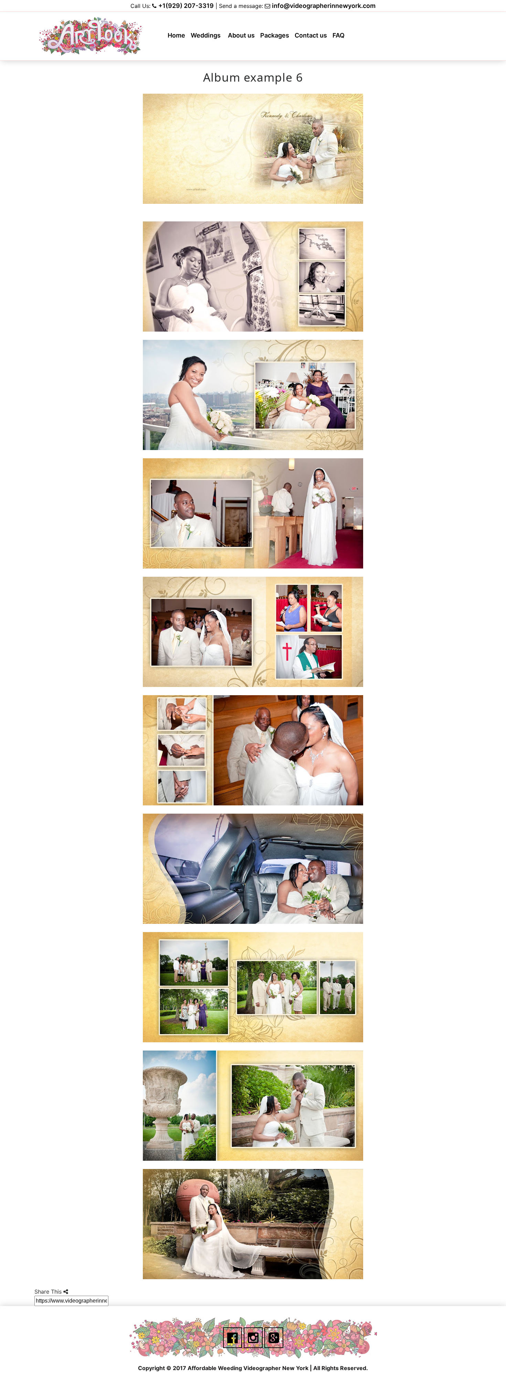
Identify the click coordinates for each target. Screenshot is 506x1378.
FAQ (340, 37)
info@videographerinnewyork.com (324, 5)
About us (242, 37)
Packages (276, 37)
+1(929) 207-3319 (186, 5)
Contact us (312, 37)
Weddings (207, 37)
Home (178, 37)
